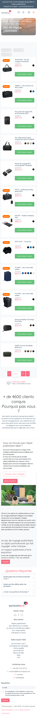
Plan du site (5, 713)
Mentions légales (7, 710)
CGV (16, 710)
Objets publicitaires (18, 623)
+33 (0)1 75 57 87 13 (19, 668)
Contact (20, 674)
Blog (18, 655)
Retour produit (18, 653)
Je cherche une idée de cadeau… (18, 628)
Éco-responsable (18, 630)
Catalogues (19, 678)
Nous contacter (10, 481)
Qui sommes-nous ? (18, 643)
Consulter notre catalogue (14, 474)
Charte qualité (18, 648)
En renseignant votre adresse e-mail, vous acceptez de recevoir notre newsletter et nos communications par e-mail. (20, 693)
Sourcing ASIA (18, 650)
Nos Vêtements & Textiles (18, 626)
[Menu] (33, 12)
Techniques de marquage (18, 646)
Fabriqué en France (18, 633)
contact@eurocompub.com (19, 671)
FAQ (18, 657)
